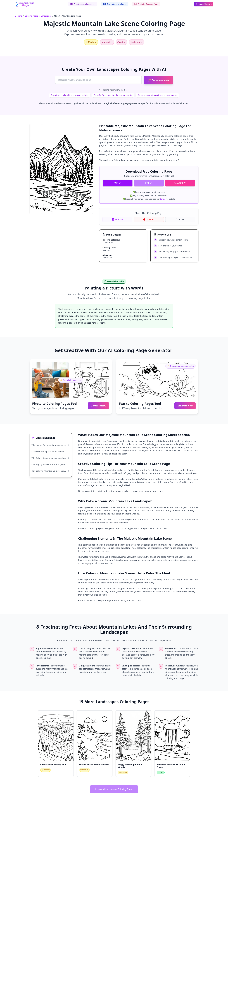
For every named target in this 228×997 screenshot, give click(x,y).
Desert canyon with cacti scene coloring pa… (157, 95)
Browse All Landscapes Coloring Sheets (114, 789)
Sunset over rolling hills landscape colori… (69, 95)
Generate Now (98, 405)
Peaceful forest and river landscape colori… (113, 95)
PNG (116, 183)
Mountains (106, 42)
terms (162, 199)
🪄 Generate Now (158, 80)
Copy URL (178, 183)
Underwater (136, 42)
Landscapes (46, 16)
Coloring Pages (31, 16)
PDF (147, 183)
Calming (121, 42)
